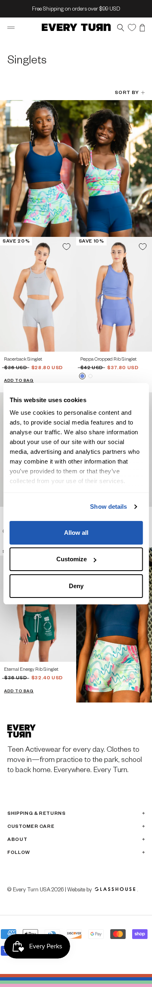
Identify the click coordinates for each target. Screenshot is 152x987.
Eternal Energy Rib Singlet (31, 669)
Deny (76, 585)
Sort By (127, 92)
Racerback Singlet (23, 359)
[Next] (67, 294)
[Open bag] (142, 27)
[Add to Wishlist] (66, 246)
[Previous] (9, 294)
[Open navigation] (11, 27)
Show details (108, 506)
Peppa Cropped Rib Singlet (108, 359)
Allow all (76, 532)
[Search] (120, 27)
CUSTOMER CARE (30, 826)
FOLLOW (18, 852)
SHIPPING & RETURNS (36, 813)
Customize (71, 559)
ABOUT (17, 839)
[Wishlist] (132, 27)
